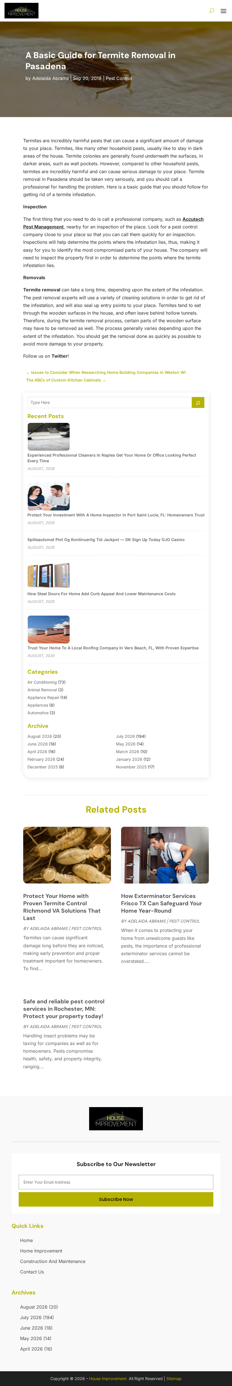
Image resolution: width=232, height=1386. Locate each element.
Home (26, 1240)
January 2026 (129, 759)
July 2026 (125, 736)
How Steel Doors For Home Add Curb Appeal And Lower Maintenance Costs (101, 593)
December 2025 (42, 766)
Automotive (38, 712)
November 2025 (131, 766)
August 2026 (39, 736)
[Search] (198, 402)
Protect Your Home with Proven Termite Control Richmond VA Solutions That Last (62, 907)
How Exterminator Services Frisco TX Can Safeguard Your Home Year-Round (161, 903)
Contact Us (32, 1272)
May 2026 (126, 743)
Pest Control (119, 78)
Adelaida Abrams (50, 78)
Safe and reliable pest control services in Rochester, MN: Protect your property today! (63, 1009)
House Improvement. (108, 1378)
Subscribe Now (116, 1199)
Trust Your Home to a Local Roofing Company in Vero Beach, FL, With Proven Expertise (113, 647)
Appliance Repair (43, 697)
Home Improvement (41, 1251)
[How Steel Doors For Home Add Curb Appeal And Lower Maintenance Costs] (48, 575)
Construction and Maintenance (52, 1261)
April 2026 (37, 751)
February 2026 (41, 759)
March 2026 (127, 751)
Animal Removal (42, 689)
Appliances (37, 705)
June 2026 (37, 743)
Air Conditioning (42, 682)
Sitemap (174, 1378)
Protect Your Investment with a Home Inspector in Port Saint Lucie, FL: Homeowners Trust (116, 514)
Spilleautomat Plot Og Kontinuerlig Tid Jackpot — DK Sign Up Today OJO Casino (106, 539)
